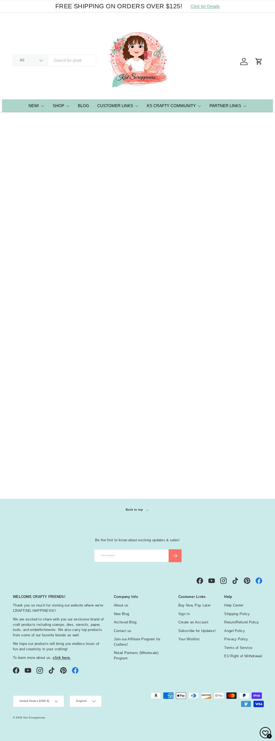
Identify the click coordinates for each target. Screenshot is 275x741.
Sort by (20, 175)
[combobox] (54, 60)
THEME (22, 440)
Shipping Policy (237, 614)
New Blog (121, 614)
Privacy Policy (236, 639)
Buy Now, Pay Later (194, 605)
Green (31, 415)
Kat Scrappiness (34, 717)
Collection (29, 463)
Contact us (123, 631)
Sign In (184, 614)
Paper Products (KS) (40, 119)
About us (121, 605)
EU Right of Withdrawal (243, 656)
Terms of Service (238, 648)
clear (254, 384)
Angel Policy (234, 631)
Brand (22, 371)
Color (22, 385)
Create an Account (193, 622)
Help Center (233, 605)
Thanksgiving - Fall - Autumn (45, 451)
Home (17, 119)
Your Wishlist (189, 639)
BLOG (83, 105)
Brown (21, 415)
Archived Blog (125, 622)
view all (252, 344)
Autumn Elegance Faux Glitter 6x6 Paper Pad (38, 269)
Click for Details (205, 6)
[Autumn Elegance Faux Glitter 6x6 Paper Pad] (42, 223)
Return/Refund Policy (241, 622)
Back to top (135, 509)
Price (20, 358)
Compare (30, 247)
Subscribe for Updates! (197, 631)
